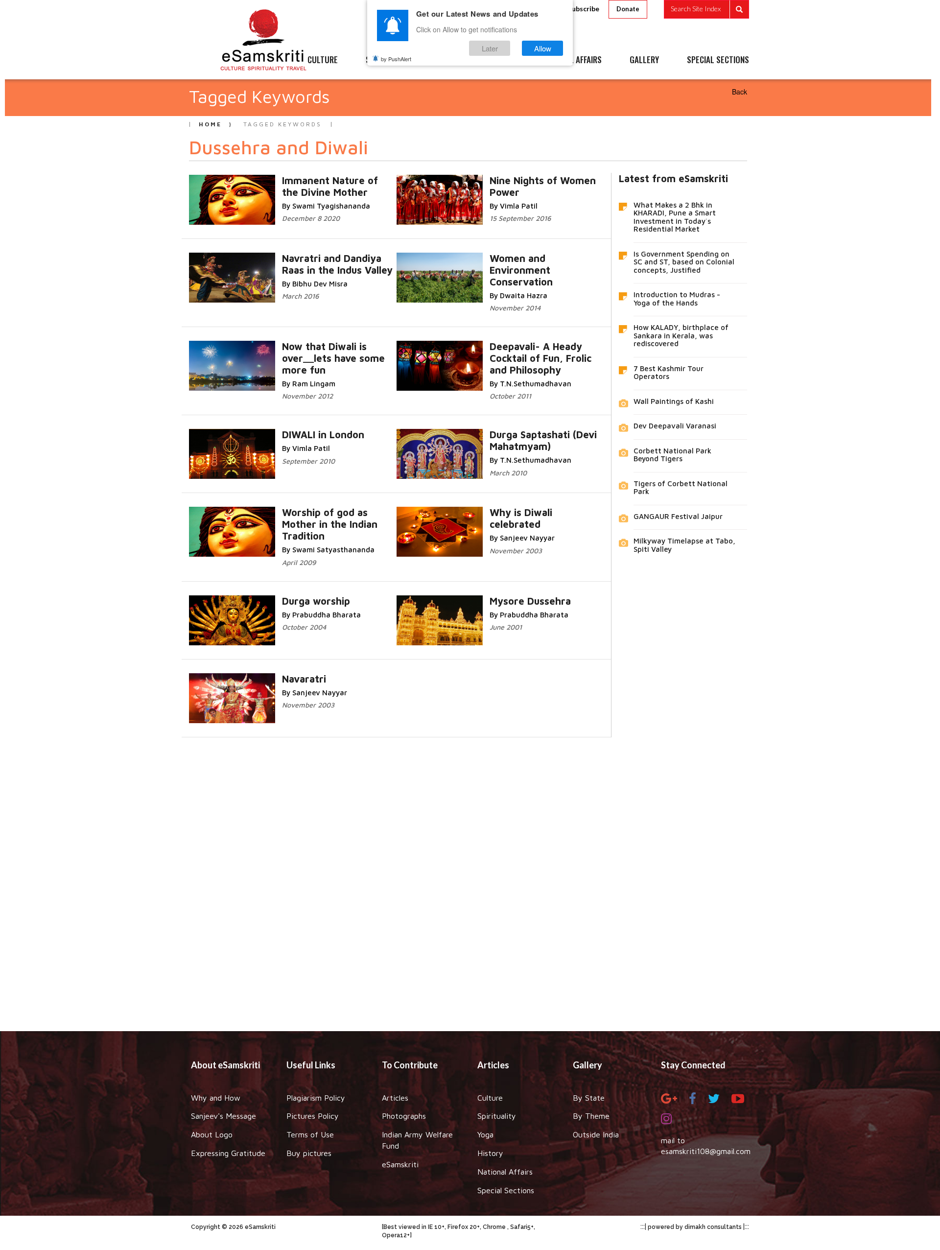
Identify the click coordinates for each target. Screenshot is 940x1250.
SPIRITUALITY (388, 60)
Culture (490, 1097)
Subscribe (583, 8)
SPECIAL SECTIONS (718, 60)
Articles (395, 1097)
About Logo (212, 1134)
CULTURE (322, 60)
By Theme (591, 1115)
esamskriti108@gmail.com (706, 1151)
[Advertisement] (470, 876)
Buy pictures (308, 1153)
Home (210, 124)
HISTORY (499, 60)
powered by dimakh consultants (694, 1227)
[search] (706, 9)
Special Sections (505, 1190)
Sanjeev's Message (223, 1115)
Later (490, 48)
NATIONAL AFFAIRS (571, 60)
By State (589, 1097)
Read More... (349, 180)
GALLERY (644, 60)
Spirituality (496, 1115)
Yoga (485, 1134)
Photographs (404, 1115)
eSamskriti (400, 1164)
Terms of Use (310, 1134)
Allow (542, 48)
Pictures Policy (312, 1115)
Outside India (596, 1134)
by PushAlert (396, 59)
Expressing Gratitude (228, 1153)
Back (739, 91)
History (490, 1153)
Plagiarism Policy (315, 1097)
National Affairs (505, 1171)
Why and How (215, 1097)
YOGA (448, 60)
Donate (627, 9)
